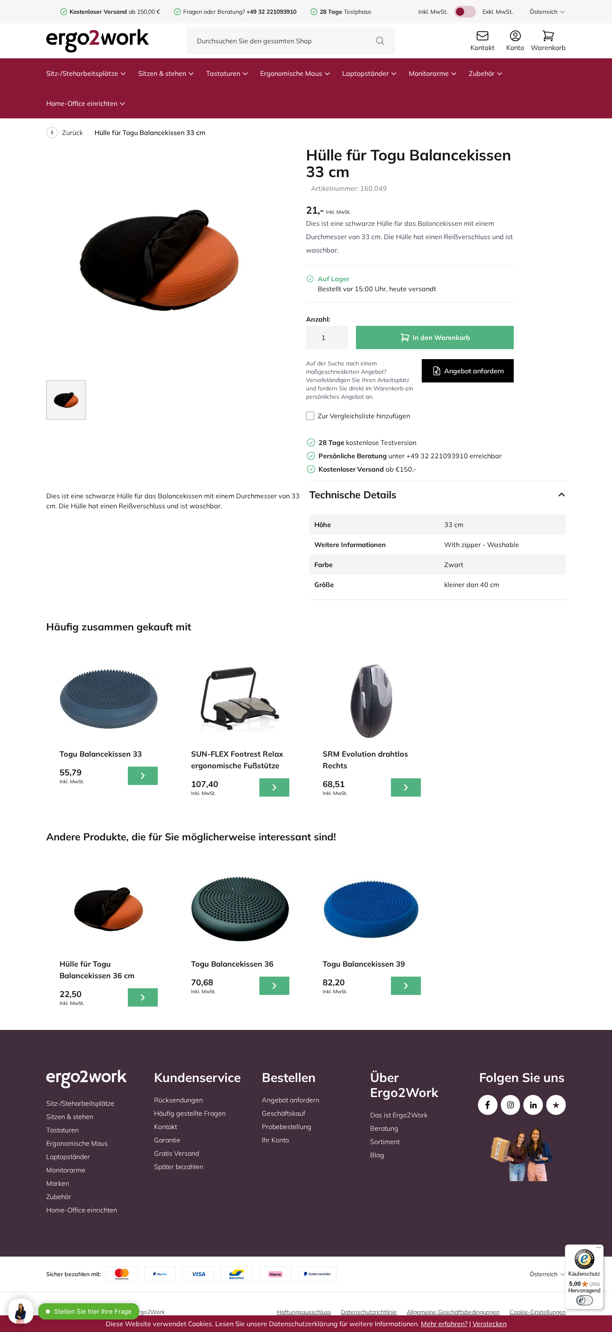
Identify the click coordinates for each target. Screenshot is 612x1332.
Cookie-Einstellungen (538, 1312)
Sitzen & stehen (162, 73)
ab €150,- (367, 469)
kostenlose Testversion (367, 442)
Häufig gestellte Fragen (190, 1113)
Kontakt (165, 1126)
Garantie (167, 1140)
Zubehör (482, 73)
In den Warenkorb (441, 337)
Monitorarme (429, 73)
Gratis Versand (176, 1153)
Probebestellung (286, 1126)
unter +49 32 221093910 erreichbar (410, 456)
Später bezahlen (178, 1166)
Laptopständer (365, 73)
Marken (57, 1183)
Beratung (384, 1128)
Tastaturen (223, 73)
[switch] (584, 1300)
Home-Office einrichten (81, 103)
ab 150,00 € (115, 11)
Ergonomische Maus (291, 73)
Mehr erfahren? (444, 1324)
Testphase (345, 11)
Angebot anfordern (474, 371)
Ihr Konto (275, 1140)
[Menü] (599, 1250)
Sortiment (385, 1141)
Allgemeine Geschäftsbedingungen (453, 1312)
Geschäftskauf (283, 1113)
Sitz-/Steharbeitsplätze (82, 73)
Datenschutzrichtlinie (369, 1312)
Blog (377, 1155)
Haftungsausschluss (304, 1312)
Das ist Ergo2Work (399, 1115)
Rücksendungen (178, 1100)
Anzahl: (318, 319)
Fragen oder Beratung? (214, 11)
